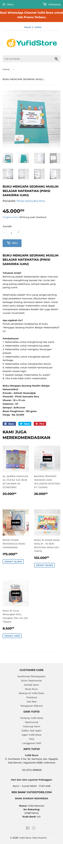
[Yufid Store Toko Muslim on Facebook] (28, 828)
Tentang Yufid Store (31, 718)
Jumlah (7, 226)
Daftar (38, 27)
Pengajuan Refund (31, 705)
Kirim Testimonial (31, 680)
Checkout (31, 697)
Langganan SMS (31, 743)
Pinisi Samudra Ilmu (31, 201)
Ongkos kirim (11, 217)
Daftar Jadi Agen (31, 730)
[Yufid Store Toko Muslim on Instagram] (34, 828)
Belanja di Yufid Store (31, 693)
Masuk (27, 27)
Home (6, 69)
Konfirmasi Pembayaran (32, 676)
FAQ (31, 739)
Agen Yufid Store (31, 734)
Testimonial (31, 722)
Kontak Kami (31, 684)
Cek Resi (32, 701)
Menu (10, 4)
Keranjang (54, 4)
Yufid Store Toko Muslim (33, 837)
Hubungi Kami (31, 726)
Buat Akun (31, 689)
